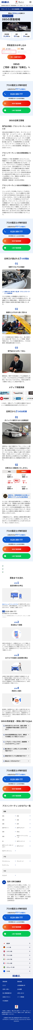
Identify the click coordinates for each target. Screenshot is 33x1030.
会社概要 (19, 989)
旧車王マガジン (6, 997)
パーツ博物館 (20, 997)
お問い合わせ (20, 993)
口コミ (4, 985)
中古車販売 (5, 1001)
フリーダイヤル (14, 604)
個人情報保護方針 (7, 993)
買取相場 (5, 981)
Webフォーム (5, 604)
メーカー (8, 48)
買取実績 (19, 981)
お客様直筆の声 (21, 985)
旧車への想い (6, 989)
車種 (22, 48)
